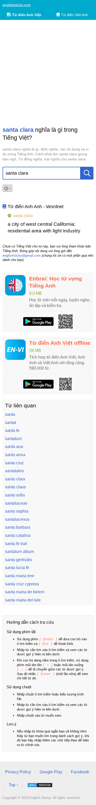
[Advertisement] (48, 73)
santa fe (12, 430)
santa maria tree (19, 576)
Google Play (51, 772)
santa (10, 414)
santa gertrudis (18, 560)
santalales (14, 471)
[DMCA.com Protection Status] (40, 785)
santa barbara (17, 527)
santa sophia (16, 511)
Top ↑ (13, 785)
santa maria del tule (23, 600)
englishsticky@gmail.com (22, 255)
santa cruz (14, 463)
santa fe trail (16, 543)
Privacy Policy (18, 772)
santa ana (14, 446)
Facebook (80, 772)
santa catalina (17, 535)
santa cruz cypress (22, 584)
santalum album (19, 551)
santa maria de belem (24, 592)
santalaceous (17, 519)
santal (10, 422)
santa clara (15, 479)
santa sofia (15, 495)
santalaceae (16, 503)
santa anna (15, 455)
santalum (13, 438)
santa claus (15, 487)
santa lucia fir (17, 567)
